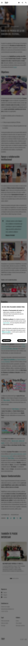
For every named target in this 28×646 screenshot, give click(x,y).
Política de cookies (6, 332)
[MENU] (1, 2)
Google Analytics (6, 323)
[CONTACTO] (19, 2)
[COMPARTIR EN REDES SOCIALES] (22, 2)
